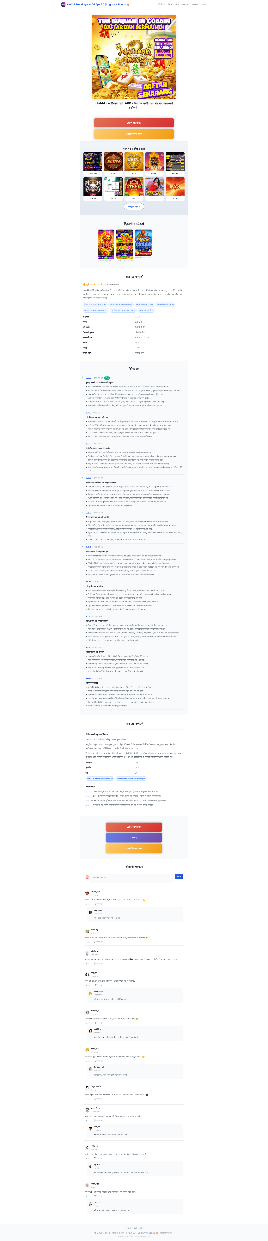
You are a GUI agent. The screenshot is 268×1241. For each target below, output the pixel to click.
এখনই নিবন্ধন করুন (134, 133)
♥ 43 (87, 1120)
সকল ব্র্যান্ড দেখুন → (134, 206)
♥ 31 (87, 1099)
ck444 (86, 290)
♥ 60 (87, 904)
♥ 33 (87, 1158)
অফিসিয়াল (161, 4)
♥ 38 (87, 1061)
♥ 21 (87, 942)
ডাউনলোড (185, 4)
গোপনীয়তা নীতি (137, 1228)
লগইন (177, 4)
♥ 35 (87, 963)
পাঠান (179, 876)
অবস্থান (195, 4)
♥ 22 (87, 1196)
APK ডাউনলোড (134, 122)
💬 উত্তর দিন (98, 904)
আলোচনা (204, 4)
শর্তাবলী (128, 1228)
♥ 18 (87, 985)
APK (170, 4)
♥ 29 (87, 1023)
